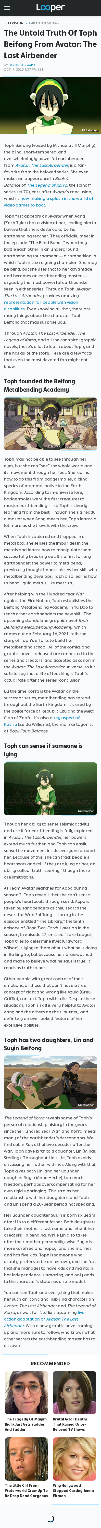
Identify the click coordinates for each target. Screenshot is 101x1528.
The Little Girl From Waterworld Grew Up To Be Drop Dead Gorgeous (26, 1490)
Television (14, 23)
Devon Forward (22, 65)
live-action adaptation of (45, 1319)
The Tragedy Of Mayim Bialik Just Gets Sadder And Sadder (26, 1424)
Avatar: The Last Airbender (41, 165)
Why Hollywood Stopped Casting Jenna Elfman (73, 1490)
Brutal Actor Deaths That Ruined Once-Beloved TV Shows (70, 1424)
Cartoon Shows (44, 23)
